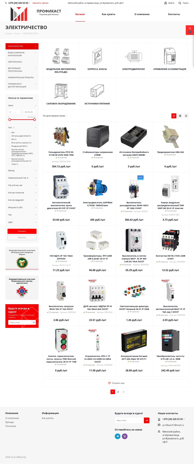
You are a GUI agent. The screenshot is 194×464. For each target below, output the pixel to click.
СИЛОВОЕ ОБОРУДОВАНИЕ (61, 103)
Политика (10, 426)
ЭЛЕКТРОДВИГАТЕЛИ (133, 69)
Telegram (117, 436)
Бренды (9, 422)
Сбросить (22, 237)
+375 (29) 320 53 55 (172, 419)
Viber (125, 436)
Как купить (48, 418)
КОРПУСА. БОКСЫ (97, 69)
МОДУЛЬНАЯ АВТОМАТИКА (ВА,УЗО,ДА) (61, 70)
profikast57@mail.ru (173, 425)
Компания (11, 413)
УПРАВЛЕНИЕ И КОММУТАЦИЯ (169, 69)
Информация (50, 413)
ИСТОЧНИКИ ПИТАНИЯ (97, 103)
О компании (12, 418)
